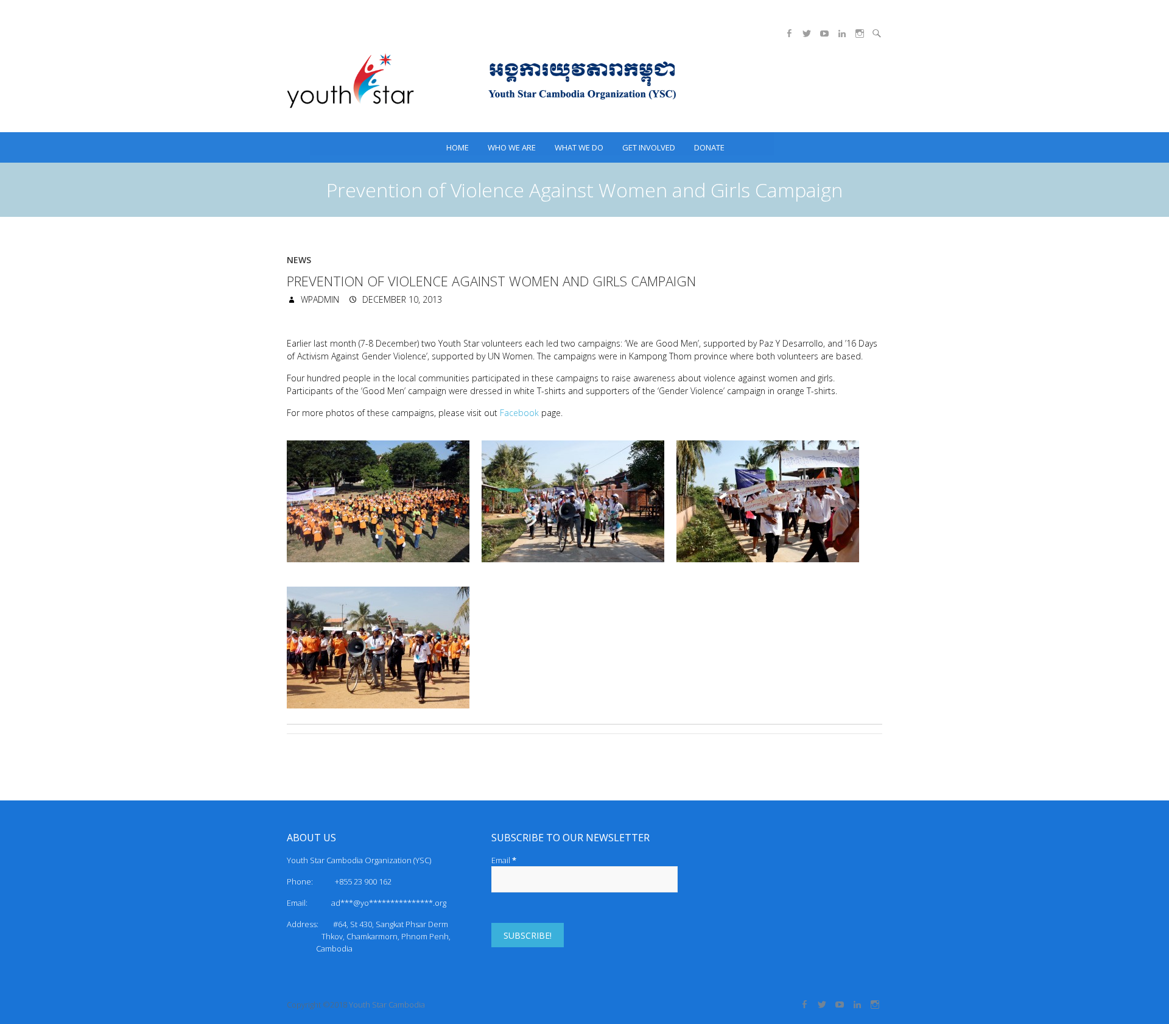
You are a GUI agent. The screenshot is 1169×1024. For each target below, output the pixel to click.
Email (503, 860)
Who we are (512, 147)
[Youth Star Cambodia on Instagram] (859, 33)
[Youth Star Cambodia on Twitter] (806, 33)
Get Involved (648, 147)
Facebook (519, 412)
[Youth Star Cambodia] (584, 82)
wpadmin (318, 299)
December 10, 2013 (401, 299)
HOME (457, 147)
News (299, 260)
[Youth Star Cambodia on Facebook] (789, 33)
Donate (709, 147)
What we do (579, 147)
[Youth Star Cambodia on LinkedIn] (842, 33)
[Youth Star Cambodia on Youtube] (824, 33)
